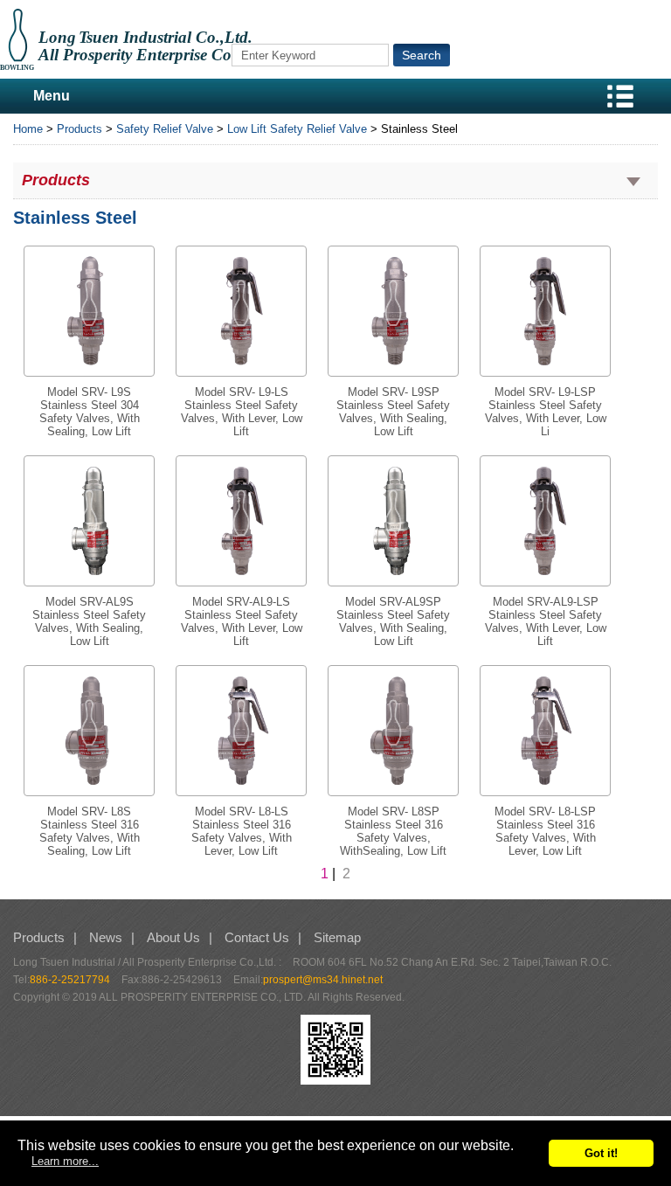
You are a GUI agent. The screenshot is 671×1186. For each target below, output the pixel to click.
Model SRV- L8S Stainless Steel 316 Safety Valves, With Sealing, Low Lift (89, 831)
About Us (173, 937)
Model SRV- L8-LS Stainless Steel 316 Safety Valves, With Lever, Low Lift (241, 831)
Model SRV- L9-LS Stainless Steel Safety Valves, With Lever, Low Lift (241, 411)
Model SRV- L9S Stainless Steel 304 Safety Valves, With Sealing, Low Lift (89, 411)
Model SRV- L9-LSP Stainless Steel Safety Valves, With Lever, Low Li (545, 411)
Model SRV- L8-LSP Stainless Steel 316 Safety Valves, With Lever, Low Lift (545, 831)
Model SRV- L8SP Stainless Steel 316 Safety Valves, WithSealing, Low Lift (393, 831)
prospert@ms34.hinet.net (323, 980)
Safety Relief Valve (164, 128)
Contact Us (257, 937)
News (105, 937)
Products (79, 128)
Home (28, 128)
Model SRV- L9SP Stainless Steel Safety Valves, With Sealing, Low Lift (393, 411)
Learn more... (65, 1161)
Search (421, 55)
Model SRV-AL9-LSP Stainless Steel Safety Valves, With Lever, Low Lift (545, 621)
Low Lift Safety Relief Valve (297, 128)
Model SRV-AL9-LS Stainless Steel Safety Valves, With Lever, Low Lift (241, 621)
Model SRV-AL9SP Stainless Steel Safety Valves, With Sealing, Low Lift (393, 621)
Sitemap (337, 937)
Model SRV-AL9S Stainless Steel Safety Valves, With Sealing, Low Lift (89, 621)
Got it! (601, 1153)
